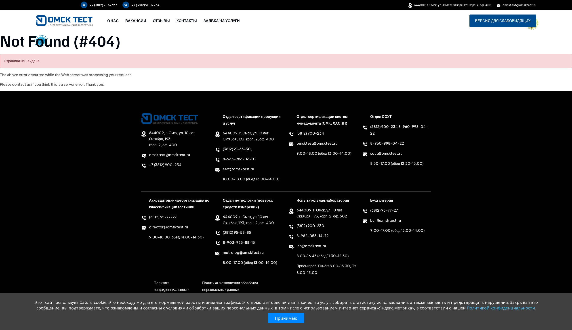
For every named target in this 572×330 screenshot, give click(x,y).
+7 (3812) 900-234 (145, 5)
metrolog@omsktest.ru (243, 252)
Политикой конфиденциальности (501, 308)
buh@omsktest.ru (385, 220)
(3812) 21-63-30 (237, 148)
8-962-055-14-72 (313, 235)
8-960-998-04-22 (387, 143)
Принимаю (286, 318)
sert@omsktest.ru (238, 169)
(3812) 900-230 (310, 225)
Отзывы (161, 21)
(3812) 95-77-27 (163, 217)
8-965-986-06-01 (239, 159)
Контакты (187, 21)
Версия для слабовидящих (503, 21)
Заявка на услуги (222, 21)
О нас (113, 21)
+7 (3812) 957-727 (103, 5)
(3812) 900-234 (310, 133)
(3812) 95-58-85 (237, 232)
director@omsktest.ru (168, 227)
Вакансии (135, 21)
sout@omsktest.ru (386, 153)
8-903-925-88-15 (239, 242)
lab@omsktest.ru (311, 245)
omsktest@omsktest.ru (519, 5)
